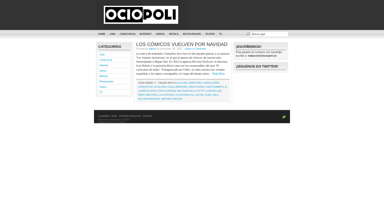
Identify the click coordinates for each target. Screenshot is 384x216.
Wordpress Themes (120, 119)
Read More (218, 73)
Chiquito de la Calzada (152, 87)
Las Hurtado (166, 95)
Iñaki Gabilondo (148, 95)
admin (152, 48)
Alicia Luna (180, 83)
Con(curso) (127, 34)
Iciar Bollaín (213, 91)
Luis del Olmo (203, 95)
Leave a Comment (195, 48)
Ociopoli (143, 15)
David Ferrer (196, 87)
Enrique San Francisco (180, 91)
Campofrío (195, 83)
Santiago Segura (171, 99)
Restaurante (192, 34)
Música (174, 34)
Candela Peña (211, 83)
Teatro (210, 34)
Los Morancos (184, 95)
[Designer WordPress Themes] (283, 118)
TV (220, 34)
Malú (216, 95)
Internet (146, 34)
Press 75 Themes (117, 122)
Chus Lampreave (177, 87)
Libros (160, 34)
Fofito (200, 91)
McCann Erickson (149, 99)
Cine (112, 34)
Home (101, 34)
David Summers (215, 87)
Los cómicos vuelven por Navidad (181, 44)
